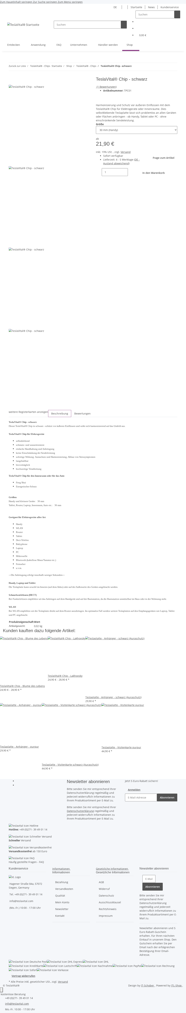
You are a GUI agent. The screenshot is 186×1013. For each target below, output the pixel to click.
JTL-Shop (176, 985)
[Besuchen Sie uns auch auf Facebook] (19, 781)
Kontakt (59, 915)
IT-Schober (148, 985)
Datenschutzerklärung (80, 811)
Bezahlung (61, 882)
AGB (101, 882)
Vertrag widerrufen (23, 976)
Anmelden (134, 789)
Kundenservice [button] (170, 7)
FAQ (58, 44)
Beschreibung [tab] (59, 413)
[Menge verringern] (99, 172)
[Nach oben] (1, 989)
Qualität (60, 895)
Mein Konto (62, 902)
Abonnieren (167, 797)
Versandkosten (64, 889)
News (151, 7)
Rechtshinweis (107, 909)
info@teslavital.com (17, 1003)
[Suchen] (124, 25)
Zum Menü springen (70, 2)
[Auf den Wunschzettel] (113, 96)
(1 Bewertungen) (107, 86)
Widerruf (104, 889)
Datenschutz (106, 895)
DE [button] (116, 7)
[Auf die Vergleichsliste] (106, 96)
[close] (12, 80)
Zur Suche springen (45, 2)
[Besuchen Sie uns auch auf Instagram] (19, 785)
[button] (125, 7)
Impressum (106, 915)
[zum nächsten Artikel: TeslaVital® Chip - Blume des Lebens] (134, 67)
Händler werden (108, 44)
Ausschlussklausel (110, 902)
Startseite (136, 7)
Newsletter (61, 909)
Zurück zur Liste (17, 66)
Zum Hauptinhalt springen (16, 2)
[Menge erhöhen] (131, 172)
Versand (126, 152)
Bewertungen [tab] (82, 413)
